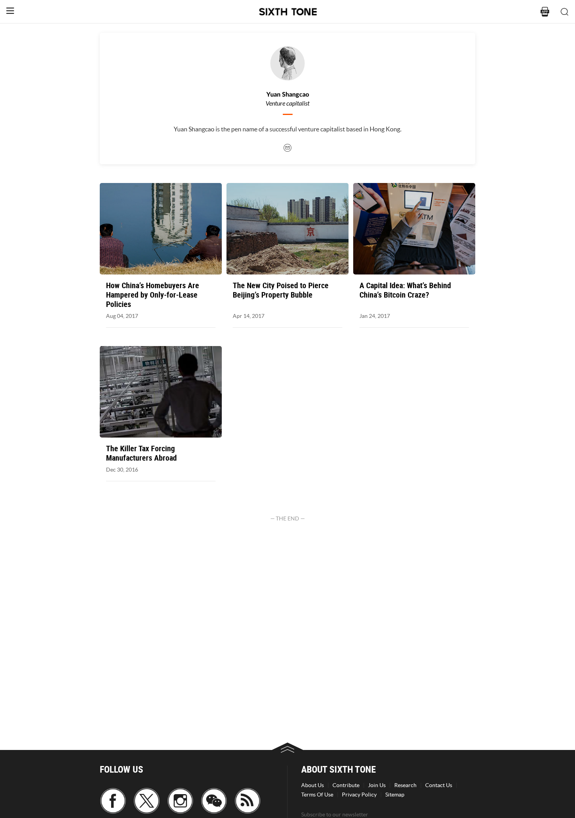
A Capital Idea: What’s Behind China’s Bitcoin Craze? (405, 290)
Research (405, 785)
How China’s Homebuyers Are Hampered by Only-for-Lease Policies (152, 295)
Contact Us (438, 785)
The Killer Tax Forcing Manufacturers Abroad (141, 453)
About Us (312, 785)
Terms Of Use (317, 794)
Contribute (345, 785)
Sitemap (394, 794)
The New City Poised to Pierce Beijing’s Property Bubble (281, 290)
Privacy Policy (359, 794)
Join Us (377, 785)
